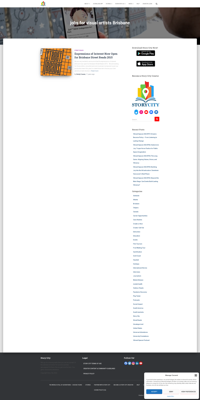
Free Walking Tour (139, 248)
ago (90, 74)
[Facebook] (126, 363)
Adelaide (136, 196)
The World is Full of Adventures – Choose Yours (65, 385)
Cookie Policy (170, 396)
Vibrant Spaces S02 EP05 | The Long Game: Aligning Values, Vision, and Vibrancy (145, 159)
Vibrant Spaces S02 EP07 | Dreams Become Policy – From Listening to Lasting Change (145, 137)
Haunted (136, 260)
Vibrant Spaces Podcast (141, 340)
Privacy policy (88, 373)
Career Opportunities (140, 216)
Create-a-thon (138, 224)
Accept (154, 392)
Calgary (135, 207)
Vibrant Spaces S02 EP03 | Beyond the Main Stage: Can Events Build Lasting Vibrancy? (146, 181)
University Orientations (141, 336)
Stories (108, 3)
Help (138, 3)
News (130, 3)
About (86, 3)
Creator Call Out (138, 228)
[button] (196, 375)
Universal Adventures (140, 332)
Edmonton (136, 232)
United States (137, 328)
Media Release (138, 280)
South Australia (138, 312)
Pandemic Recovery (140, 292)
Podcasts (136, 300)
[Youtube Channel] (140, 363)
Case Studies (137, 220)
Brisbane (136, 204)
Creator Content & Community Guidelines (99, 368)
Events (135, 240)
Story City (136, 316)
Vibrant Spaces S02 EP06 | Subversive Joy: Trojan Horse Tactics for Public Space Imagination (146, 148)
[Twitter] (129, 363)
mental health (137, 284)
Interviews (136, 272)
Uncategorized (138, 324)
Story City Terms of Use (92, 363)
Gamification (137, 252)
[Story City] (43, 3)
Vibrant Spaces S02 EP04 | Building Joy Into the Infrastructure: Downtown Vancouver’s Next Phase (146, 170)
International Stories (140, 268)
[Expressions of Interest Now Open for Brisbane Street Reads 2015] (56, 62)
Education (136, 236)
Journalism (137, 276)
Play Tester (137, 296)
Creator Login (147, 3)
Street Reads (79, 50)
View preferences (188, 392)
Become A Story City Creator (123, 385)
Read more (94, 71)
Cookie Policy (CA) (100, 390)
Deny (171, 392)
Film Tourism (137, 244)
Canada (135, 212)
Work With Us (119, 3)
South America (138, 308)
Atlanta (135, 199)
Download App (98, 3)
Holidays (136, 264)
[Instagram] (133, 363)
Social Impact (137, 304)
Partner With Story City (102, 385)
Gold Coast (137, 256)
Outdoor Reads (138, 288)
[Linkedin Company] (137, 363)
